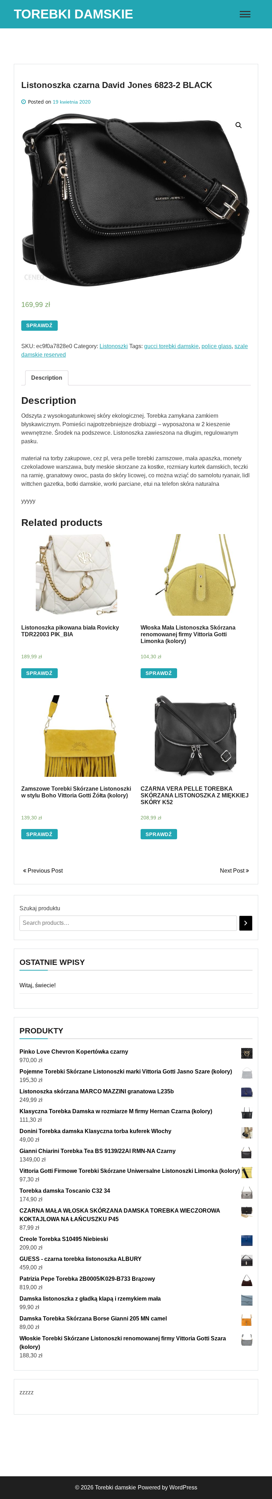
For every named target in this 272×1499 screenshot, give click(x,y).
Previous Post (44, 871)
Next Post (233, 871)
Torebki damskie (73, 14)
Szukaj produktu (39, 908)
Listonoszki (114, 346)
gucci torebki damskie (171, 346)
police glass (217, 346)
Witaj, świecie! (37, 985)
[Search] (246, 923)
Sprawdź (39, 325)
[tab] (46, 377)
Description (46, 378)
